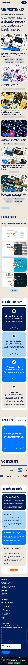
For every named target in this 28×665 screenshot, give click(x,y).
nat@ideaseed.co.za (6, 609)
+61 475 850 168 (5, 584)
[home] (6, 2)
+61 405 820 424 (6, 588)
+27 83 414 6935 (5, 606)
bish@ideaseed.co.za (6, 605)
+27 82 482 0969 (6, 610)
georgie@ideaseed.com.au (8, 586)
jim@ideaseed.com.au (7, 582)
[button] (24, 2)
